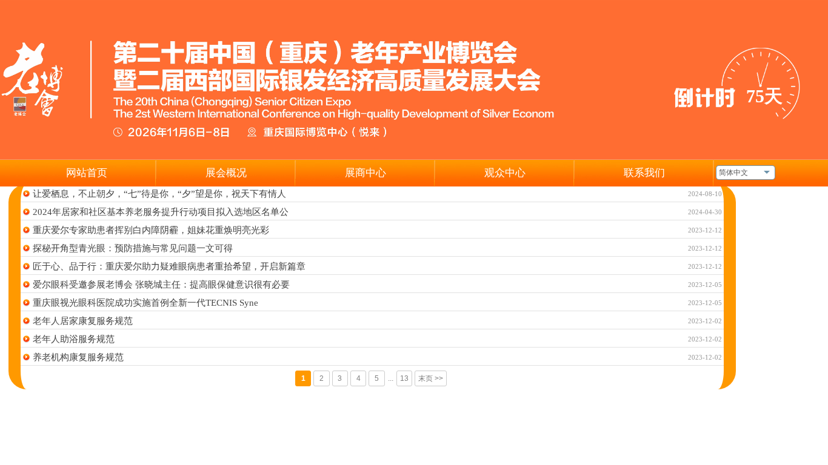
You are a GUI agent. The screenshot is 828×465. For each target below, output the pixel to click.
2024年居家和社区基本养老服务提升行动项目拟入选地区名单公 (161, 212)
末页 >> (430, 378)
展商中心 (365, 173)
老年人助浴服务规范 (74, 339)
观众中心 (505, 173)
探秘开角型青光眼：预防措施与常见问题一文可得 (133, 248)
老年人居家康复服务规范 (83, 321)
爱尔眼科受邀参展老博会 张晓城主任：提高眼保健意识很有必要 (161, 284)
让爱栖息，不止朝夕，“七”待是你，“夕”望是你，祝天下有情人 (159, 194)
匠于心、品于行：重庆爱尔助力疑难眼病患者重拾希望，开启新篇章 (169, 266)
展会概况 (226, 173)
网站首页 (86, 173)
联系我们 (644, 173)
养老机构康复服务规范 (78, 357)
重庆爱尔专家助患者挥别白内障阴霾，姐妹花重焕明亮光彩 (151, 230)
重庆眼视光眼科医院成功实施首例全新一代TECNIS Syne (145, 303)
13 (404, 378)
